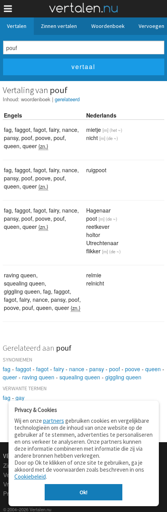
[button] (8, 8)
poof (114, 369)
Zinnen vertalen (59, 25)
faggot (23, 369)
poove (132, 369)
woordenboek (35, 99)
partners (53, 420)
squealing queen (79, 377)
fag (6, 369)
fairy (59, 369)
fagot (42, 369)
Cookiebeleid (30, 476)
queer (10, 377)
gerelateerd (67, 99)
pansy (96, 369)
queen (153, 369)
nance (76, 369)
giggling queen (123, 377)
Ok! (83, 492)
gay (20, 397)
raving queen (38, 377)
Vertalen (16, 25)
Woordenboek (108, 25)
